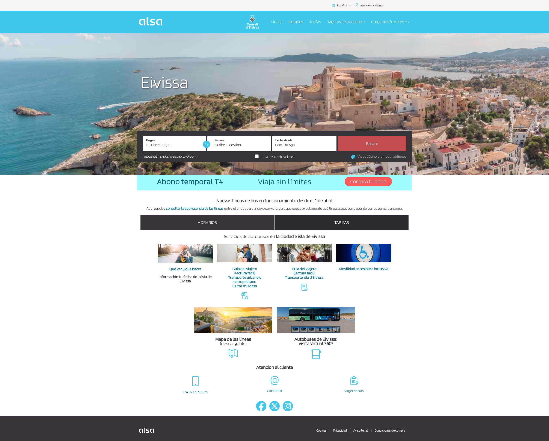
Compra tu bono (368, 181)
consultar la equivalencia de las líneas (194, 208)
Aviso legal (360, 430)
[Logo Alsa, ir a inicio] (152, 22)
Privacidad (340, 430)
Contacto (274, 390)
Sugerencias (354, 391)
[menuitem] (276, 22)
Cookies (321, 430)
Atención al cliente (371, 5)
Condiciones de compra (390, 430)
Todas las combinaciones (277, 157)
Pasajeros (150, 156)
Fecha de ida (283, 140)
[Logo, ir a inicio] (254, 22)
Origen (150, 140)
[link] (206, 144)
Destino (219, 140)
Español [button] (342, 5)
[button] (171, 156)
